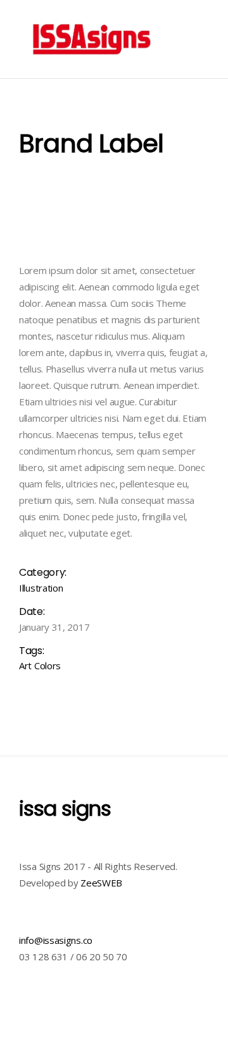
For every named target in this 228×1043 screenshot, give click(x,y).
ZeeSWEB (101, 882)
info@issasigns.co (55, 940)
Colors (47, 665)
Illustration (41, 587)
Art (25, 665)
